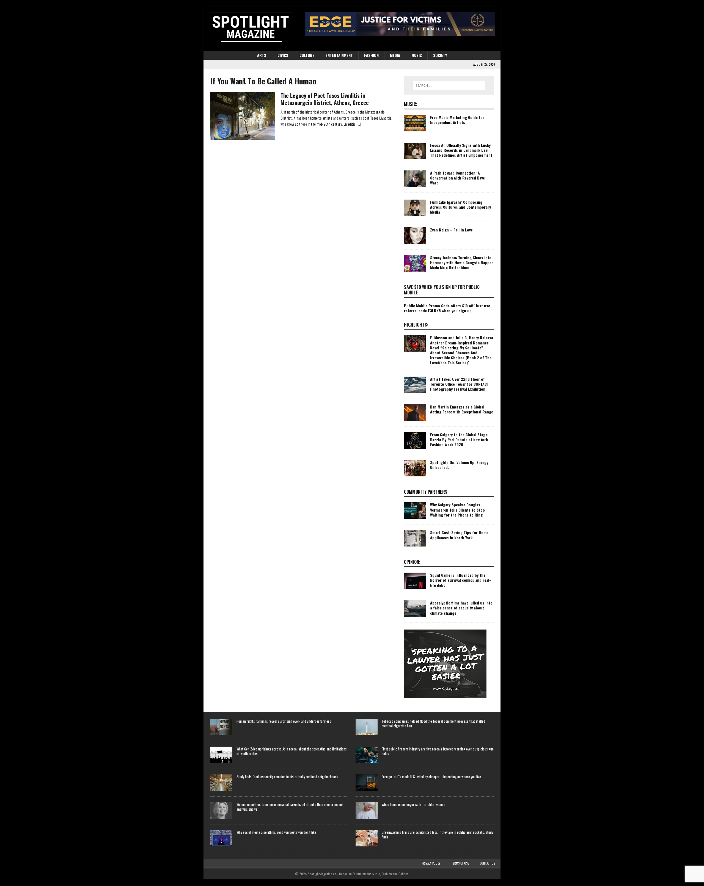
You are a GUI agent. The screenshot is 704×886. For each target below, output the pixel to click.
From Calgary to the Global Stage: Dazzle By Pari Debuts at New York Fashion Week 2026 (459, 439)
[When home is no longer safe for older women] (367, 810)
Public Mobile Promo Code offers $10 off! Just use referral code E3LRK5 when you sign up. (447, 308)
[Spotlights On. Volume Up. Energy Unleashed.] (415, 468)
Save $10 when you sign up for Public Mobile (442, 290)
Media (395, 55)
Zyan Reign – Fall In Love (451, 230)
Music (416, 55)
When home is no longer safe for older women (413, 804)
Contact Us (487, 863)
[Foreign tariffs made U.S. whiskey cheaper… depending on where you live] (367, 782)
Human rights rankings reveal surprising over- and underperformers (284, 721)
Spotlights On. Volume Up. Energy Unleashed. (459, 464)
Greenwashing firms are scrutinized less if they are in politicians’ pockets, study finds (437, 834)
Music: (410, 104)
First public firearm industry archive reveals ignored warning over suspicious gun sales (438, 751)
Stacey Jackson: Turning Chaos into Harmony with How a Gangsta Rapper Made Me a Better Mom (461, 262)
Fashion (371, 55)
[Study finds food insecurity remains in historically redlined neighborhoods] (221, 782)
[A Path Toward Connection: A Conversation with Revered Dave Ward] (415, 178)
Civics (282, 55)
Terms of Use (460, 863)
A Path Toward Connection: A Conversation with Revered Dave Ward (457, 178)
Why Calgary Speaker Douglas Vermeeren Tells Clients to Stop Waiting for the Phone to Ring (457, 509)
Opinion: (412, 562)
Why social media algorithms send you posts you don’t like (276, 832)
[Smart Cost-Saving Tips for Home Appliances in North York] (415, 538)
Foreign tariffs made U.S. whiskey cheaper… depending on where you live (431, 776)
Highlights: (416, 324)
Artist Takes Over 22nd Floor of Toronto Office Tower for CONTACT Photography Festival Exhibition (459, 384)
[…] (358, 124)
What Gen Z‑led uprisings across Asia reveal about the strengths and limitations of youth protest (292, 751)
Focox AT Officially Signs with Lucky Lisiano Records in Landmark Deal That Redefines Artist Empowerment (461, 150)
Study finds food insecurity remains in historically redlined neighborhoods (287, 776)
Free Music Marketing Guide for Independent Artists (457, 119)
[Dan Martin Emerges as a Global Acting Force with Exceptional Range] (415, 412)
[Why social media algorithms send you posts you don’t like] (221, 838)
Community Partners (425, 491)
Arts (261, 55)
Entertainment (339, 55)
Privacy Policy (431, 863)
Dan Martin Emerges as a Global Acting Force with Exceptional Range (461, 409)
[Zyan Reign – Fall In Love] (415, 235)
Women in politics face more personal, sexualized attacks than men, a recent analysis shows (290, 807)
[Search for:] (448, 85)
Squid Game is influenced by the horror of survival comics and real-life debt (460, 580)
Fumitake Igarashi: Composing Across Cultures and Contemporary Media (460, 207)
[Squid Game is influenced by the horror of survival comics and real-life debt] (415, 581)
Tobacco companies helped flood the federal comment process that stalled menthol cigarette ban (433, 723)
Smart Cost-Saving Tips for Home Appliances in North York (459, 534)
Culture (306, 55)
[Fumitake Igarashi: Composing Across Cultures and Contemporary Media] (415, 208)
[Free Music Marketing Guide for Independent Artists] (415, 123)
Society (440, 55)
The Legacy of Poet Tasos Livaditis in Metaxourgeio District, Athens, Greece (324, 99)
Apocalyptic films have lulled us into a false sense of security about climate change (461, 607)
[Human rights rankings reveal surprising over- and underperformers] (221, 727)
